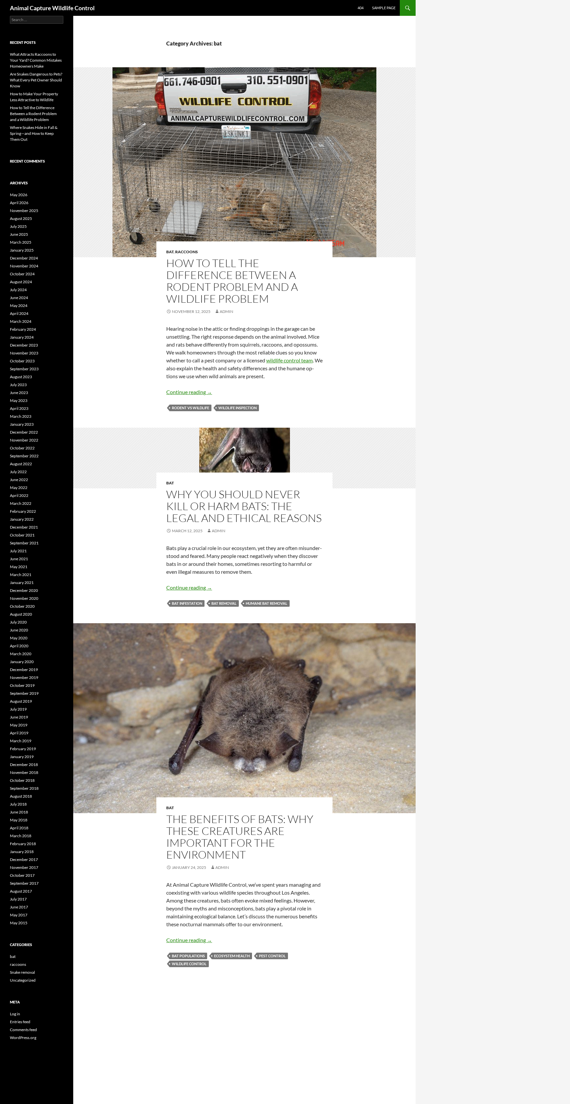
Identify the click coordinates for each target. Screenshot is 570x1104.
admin (226, 311)
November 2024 (24, 265)
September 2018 (24, 788)
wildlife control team (289, 360)
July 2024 (18, 289)
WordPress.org (23, 1037)
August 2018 (21, 796)
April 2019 (19, 732)
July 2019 (18, 709)
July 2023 (18, 384)
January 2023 (22, 424)
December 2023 (24, 345)
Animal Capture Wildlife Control (52, 8)
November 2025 (24, 210)
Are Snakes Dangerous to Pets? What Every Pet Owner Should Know (36, 80)
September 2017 (24, 883)
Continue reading (189, 392)
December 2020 (24, 590)
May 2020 (18, 637)
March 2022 (20, 503)
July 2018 (18, 804)
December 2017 (24, 859)
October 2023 (22, 360)
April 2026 (19, 202)
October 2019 (22, 685)
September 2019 (24, 693)
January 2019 (22, 756)
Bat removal (224, 603)
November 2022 (24, 440)
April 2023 (19, 408)
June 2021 (19, 558)
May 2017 (18, 914)
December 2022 (24, 432)
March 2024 (20, 321)
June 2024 (19, 297)
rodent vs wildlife (190, 408)
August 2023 (21, 376)
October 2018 (22, 780)
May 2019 (18, 724)
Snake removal (22, 972)
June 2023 (19, 392)
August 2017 (21, 891)
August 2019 (21, 701)
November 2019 (24, 677)
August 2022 (21, 463)
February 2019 (23, 748)
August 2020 (21, 614)
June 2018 (19, 812)
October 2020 (22, 606)
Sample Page (384, 8)
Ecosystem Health (232, 956)
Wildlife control (189, 964)
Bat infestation (187, 603)
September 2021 (24, 542)
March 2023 (20, 416)
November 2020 (24, 598)
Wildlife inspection (237, 408)
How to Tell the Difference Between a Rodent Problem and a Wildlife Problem (232, 280)
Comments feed (23, 1029)
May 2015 (18, 922)
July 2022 (18, 471)
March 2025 (20, 242)
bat (170, 251)
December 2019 (24, 669)
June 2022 (19, 479)
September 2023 (24, 368)
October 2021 (22, 535)
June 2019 (19, 717)
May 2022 (18, 487)
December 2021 (24, 527)
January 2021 (22, 582)
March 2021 (20, 574)
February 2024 (23, 329)
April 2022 (19, 495)
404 (361, 8)
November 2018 (24, 772)
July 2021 (18, 550)
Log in (15, 1013)
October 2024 (22, 273)
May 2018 (18, 819)
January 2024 (22, 337)
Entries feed (20, 1021)
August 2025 (21, 218)
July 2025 (18, 226)
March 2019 (20, 740)
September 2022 (24, 455)
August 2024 (21, 281)
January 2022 (22, 519)
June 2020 (19, 630)
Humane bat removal (266, 603)
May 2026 (18, 194)
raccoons (186, 251)
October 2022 (22, 447)
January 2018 (22, 851)
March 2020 (20, 653)
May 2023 (18, 400)
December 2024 (24, 258)
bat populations (188, 956)
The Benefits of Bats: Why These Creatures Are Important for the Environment (239, 836)
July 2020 (18, 622)
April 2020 (19, 645)
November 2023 (24, 353)
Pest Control (272, 956)
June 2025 (19, 234)
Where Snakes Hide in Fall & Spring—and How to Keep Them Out (33, 133)
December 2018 (24, 764)
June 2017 (19, 907)
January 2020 (22, 661)
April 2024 (19, 313)
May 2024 (18, 305)
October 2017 (22, 875)
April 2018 (19, 827)
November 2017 (24, 867)
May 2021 (18, 566)
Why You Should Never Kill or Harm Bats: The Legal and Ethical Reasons (244, 506)
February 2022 (23, 511)
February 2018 (23, 843)
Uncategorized (23, 980)
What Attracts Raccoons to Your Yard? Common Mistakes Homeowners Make (36, 60)
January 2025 (22, 250)
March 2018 (20, 835)
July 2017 (18, 899)
